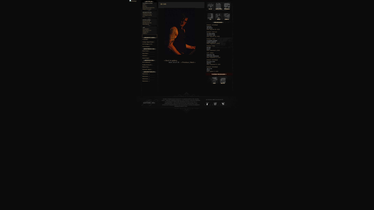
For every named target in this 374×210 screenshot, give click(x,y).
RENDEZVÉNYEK (147, 23)
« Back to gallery (170, 60)
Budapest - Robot (211, 45)
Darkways (209, 26)
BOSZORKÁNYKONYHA (149, 7)
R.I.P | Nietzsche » (146, 62)
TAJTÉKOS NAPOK (147, 15)
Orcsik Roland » (146, 46)
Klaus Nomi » (145, 53)
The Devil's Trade (211, 35)
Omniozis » (145, 55)
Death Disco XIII (210, 54)
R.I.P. (144, 16)
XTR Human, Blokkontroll (213, 56)
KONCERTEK (146, 24)
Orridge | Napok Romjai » (148, 41)
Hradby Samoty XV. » (147, 64)
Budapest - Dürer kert (212, 31)
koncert (208, 49)
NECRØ (209, 47)
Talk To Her (209, 68)
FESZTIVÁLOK (146, 21)
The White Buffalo (211, 33)
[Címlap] (133, 1)
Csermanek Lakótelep (212, 40)
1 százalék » (145, 39)
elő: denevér (210, 28)
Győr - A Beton (210, 52)
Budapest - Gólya (211, 38)
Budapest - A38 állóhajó (212, 24)
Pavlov (208, 70)
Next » (192, 62)
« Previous (185, 62)
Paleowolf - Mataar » (147, 69)
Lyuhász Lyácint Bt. (211, 42)
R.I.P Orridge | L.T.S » (147, 44)
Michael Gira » (145, 66)
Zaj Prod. (209, 63)
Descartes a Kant (211, 61)
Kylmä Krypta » (146, 58)
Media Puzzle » (146, 50)
